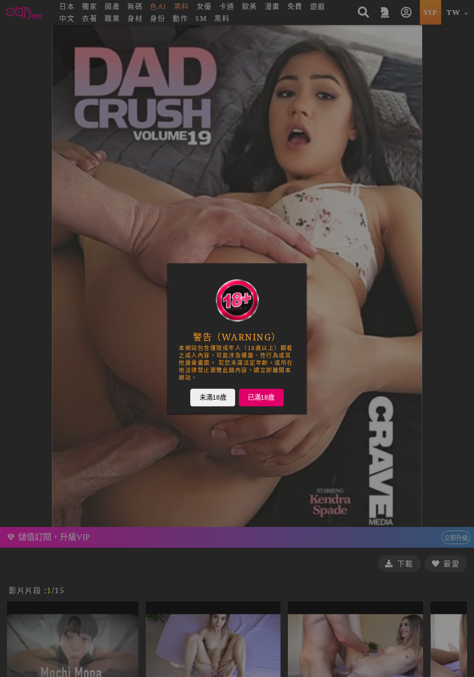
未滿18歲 (213, 397)
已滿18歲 (261, 397)
